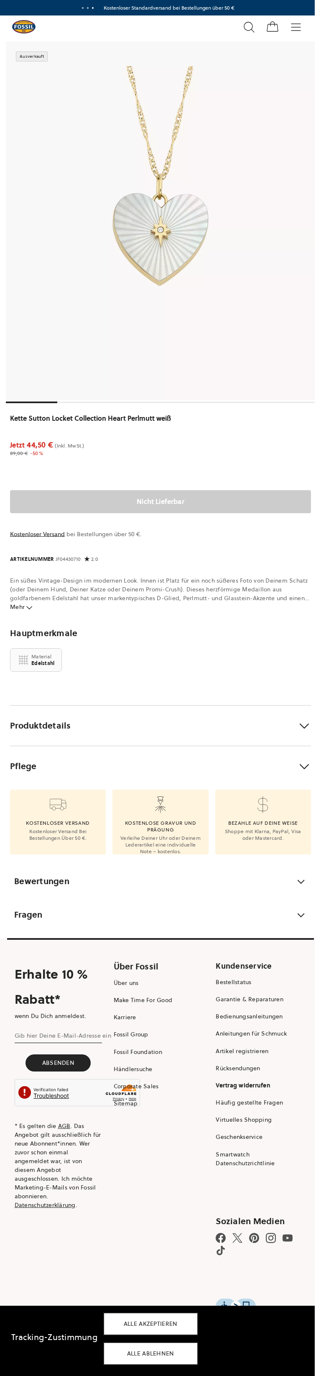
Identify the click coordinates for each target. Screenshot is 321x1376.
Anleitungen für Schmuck (251, 1033)
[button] (160, 725)
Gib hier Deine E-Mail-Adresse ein (63, 1035)
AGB (64, 1126)
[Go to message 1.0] (83, 8)
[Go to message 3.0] (93, 8)
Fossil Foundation (138, 1052)
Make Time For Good (143, 1000)
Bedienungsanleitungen (249, 1016)
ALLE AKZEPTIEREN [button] (151, 1324)
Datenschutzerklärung (45, 1205)
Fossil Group (131, 1034)
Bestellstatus (233, 982)
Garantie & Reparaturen (249, 999)
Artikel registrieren (242, 1051)
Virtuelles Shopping (244, 1119)
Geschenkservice (239, 1137)
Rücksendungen (238, 1068)
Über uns (126, 983)
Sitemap (126, 1103)
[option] (160, 220)
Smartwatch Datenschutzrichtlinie (245, 1158)
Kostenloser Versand (37, 534)
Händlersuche (133, 1069)
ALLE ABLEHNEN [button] (150, 1353)
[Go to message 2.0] (88, 8)
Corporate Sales (136, 1086)
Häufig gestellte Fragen (249, 1102)
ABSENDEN (58, 1063)
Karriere (125, 1017)
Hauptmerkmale (43, 633)
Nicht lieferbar (160, 501)
